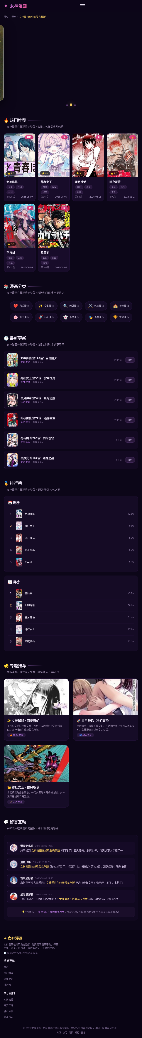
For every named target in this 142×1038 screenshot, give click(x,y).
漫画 (13, 16)
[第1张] (67, 105)
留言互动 (8, 1005)
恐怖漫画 (71, 317)
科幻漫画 (46, 317)
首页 (6, 16)
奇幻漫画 (46, 305)
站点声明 (8, 1017)
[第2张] (71, 105)
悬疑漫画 (71, 305)
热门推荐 (8, 973)
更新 (71, 1032)
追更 (130, 360)
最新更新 (8, 979)
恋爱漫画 (21, 305)
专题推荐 (8, 999)
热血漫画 (96, 305)
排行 (77, 1032)
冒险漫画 (121, 317)
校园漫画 (121, 305)
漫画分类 (8, 1011)
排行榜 (7, 984)
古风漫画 (21, 317)
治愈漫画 (96, 317)
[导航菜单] (82, 6)
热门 (65, 1032)
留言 (83, 1032)
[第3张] (75, 104)
